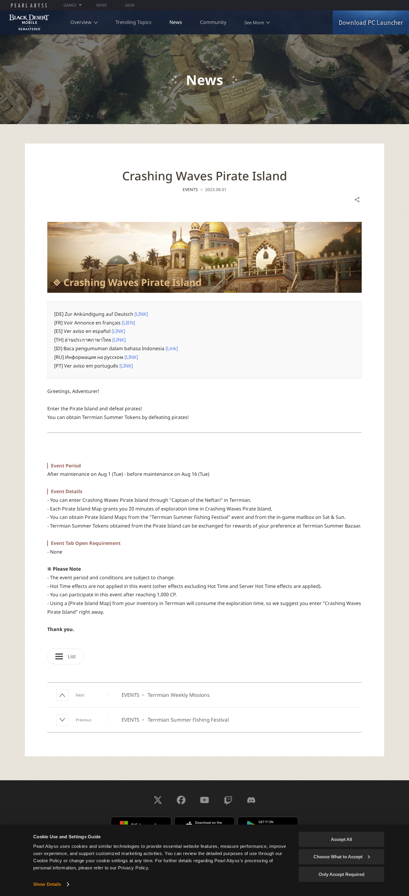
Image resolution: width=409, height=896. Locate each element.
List (71, 656)
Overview (81, 22)
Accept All (341, 839)
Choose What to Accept (338, 856)
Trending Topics (134, 22)
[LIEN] (128, 322)
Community (213, 22)
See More (254, 22)
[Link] (172, 348)
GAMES (69, 5)
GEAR (129, 5)
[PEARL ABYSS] (28, 5)
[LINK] (141, 314)
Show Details (47, 884)
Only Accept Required (341, 874)
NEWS (101, 5)
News (175, 22)
